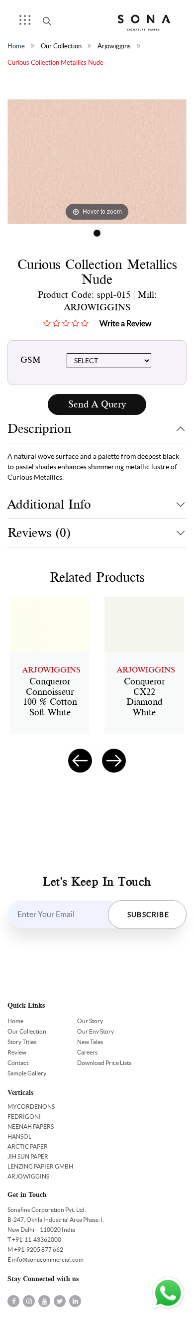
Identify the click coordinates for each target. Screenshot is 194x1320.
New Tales (90, 1042)
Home (16, 46)
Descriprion (39, 428)
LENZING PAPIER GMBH (40, 1166)
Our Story (90, 1021)
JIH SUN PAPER (27, 1156)
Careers (87, 1052)
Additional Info (49, 504)
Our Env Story (95, 1031)
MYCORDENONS (31, 1106)
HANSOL (19, 1136)
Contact (17, 1062)
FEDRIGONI (24, 1116)
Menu (28, 23)
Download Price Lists (104, 1062)
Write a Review (125, 323)
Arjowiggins (114, 46)
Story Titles (21, 1042)
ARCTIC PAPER (27, 1146)
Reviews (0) (39, 533)
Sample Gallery (26, 1073)
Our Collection (61, 46)
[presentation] (80, 761)
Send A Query (97, 404)
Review (16, 1052)
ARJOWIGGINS (28, 1176)
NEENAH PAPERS (30, 1126)
